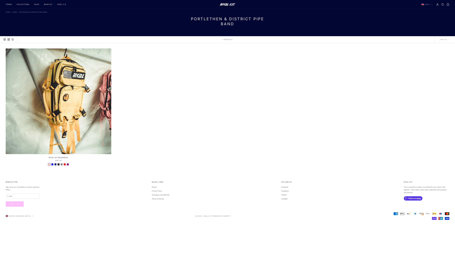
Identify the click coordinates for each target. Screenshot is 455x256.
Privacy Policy (157, 191)
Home (8, 12)
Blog (36, 4)
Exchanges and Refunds (160, 195)
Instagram (285, 191)
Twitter (284, 195)
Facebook (284, 187)
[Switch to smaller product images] (9, 39)
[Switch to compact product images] (13, 39)
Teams (9, 4)
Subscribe (14, 204)
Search (154, 187)
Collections (23, 4)
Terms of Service (158, 199)
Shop (15, 12)
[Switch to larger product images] (5, 39)
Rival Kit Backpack (58, 157)
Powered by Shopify (221, 216)
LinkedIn (284, 199)
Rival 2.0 (61, 4)
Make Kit (48, 4)
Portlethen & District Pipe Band (33, 12)
